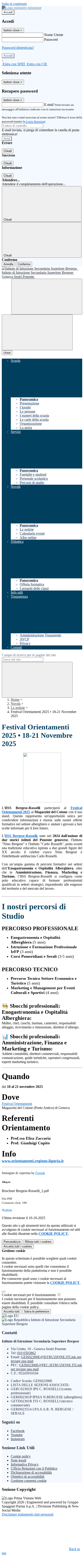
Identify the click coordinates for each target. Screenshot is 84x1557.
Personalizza (12, 1241)
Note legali (18, 1460)
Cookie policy (21, 1456)
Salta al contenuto (14, 4)
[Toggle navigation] (37, 332)
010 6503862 (26, 1353)
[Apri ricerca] (46, 297)
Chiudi (8, 151)
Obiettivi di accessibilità (27, 1476)
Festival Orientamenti (17, 1104)
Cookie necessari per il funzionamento (29, 1295)
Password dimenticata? (18, 48)
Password (51, 39)
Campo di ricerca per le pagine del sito (29, 655)
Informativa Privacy (25, 1464)
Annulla (8, 264)
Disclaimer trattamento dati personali (27, 1514)
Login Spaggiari (35, 121)
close (7, 352)
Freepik (40, 1173)
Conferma (24, 264)
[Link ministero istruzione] (21, 8)
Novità (15, 704)
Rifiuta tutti (38, 1241)
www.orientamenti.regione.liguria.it (33, 1161)
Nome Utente (53, 35)
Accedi (8, 12)
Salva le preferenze (36, 1311)
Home (15, 700)
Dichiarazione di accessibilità (31, 1472)
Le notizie (18, 708)
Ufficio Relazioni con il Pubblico (34, 1468)
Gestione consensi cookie (29, 1480)
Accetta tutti (18, 1246)
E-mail (49, 104)
